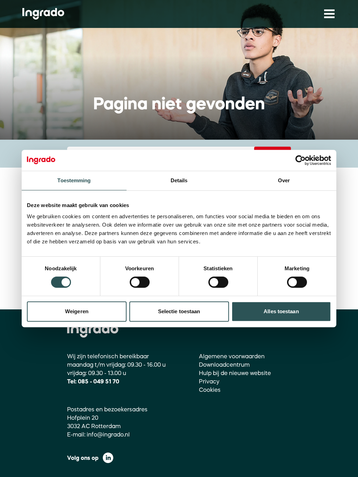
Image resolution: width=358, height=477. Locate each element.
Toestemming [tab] (74, 180)
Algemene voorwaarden (232, 356)
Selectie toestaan (179, 311)
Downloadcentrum (224, 364)
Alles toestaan (281, 311)
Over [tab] (284, 180)
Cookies (210, 389)
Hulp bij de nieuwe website (235, 373)
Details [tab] (179, 180)
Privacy (209, 381)
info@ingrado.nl (108, 434)
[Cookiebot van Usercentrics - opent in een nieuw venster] (300, 160)
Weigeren (76, 311)
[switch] (140, 282)
